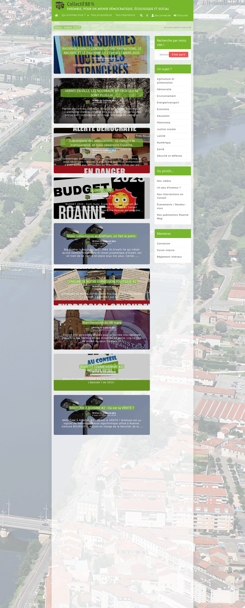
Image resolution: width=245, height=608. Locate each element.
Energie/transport (168, 102)
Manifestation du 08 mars (102, 322)
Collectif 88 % (80, 4)
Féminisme (163, 122)
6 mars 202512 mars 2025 (104, 374)
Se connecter (163, 15)
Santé (160, 149)
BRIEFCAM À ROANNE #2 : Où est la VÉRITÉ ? (102, 408)
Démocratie (164, 89)
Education (163, 115)
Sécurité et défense (169, 155)
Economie (163, 109)
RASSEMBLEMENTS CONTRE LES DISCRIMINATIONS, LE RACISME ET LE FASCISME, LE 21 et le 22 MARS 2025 (101, 50)
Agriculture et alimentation (165, 81)
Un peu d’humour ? (169, 187)
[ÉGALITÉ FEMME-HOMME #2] (102, 366)
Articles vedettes (102, 44)
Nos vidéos (164, 181)
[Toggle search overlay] (141, 15)
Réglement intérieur (169, 256)
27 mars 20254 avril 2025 (104, 60)
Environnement (166, 96)
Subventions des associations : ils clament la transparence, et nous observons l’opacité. (102, 142)
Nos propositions (101, 15)
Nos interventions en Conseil (170, 196)
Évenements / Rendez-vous (171, 206)
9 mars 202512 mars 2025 (104, 289)
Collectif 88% (109, 58)
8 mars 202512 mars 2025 (104, 330)
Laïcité (161, 135)
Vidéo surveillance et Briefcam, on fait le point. (101, 236)
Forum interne (166, 250)
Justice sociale (166, 129)
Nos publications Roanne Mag (173, 216)
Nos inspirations (125, 15)
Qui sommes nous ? (73, 15)
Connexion (163, 243)
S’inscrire (182, 15)
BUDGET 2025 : (102, 190)
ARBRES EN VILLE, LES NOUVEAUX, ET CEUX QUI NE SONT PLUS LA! (102, 93)
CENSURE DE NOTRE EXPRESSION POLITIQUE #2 (101, 281)
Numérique (164, 142)
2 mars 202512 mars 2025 (104, 415)
